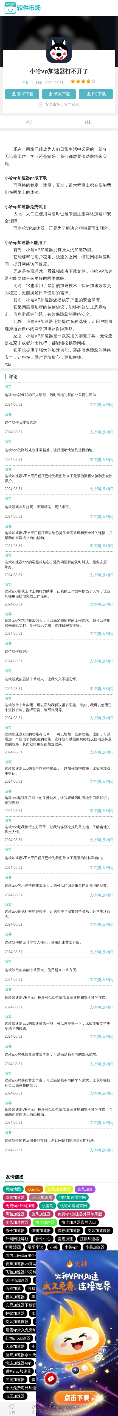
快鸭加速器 (41, 1230)
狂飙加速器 (89, 1239)
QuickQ (34, 1189)
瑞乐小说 (35, 1247)
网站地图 (13, 1189)
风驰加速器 (15, 1214)
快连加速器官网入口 (78, 1222)
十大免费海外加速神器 (24, 1388)
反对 (105, 404)
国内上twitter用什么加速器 (27, 1255)
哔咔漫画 (13, 1247)
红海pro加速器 (17, 1338)
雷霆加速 (65, 1239)
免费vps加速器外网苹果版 (80, 1214)
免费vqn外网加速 (20, 1206)
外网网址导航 (17, 1239)
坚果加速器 (15, 1197)
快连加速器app (18, 1363)
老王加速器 (15, 1396)
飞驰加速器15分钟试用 (24, 1272)
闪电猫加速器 (17, 1280)
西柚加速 (13, 1288)
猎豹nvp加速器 (18, 1371)
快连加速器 (45, 1222)
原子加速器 (15, 1230)
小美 (54, 1247)
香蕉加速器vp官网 (20, 1263)
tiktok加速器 (42, 1197)
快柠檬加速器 (69, 1230)
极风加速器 (15, 1297)
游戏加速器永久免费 (22, 1355)
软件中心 (43, 1239)
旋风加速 (85, 1189)
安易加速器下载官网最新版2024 (32, 1305)
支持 (93, 404)
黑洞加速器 (15, 1379)
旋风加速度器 (59, 1189)
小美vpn (71, 1247)
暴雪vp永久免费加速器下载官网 (32, 1330)
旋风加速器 (41, 1214)
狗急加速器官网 (72, 1197)
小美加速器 (95, 1247)
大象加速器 (15, 1346)
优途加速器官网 (73, 1206)
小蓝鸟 (47, 1206)
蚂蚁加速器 (15, 1313)
